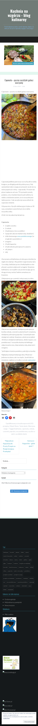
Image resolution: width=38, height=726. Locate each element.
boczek (12, 552)
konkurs (10, 563)
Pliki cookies (9, 614)
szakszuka (31, 360)
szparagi (31, 582)
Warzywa (31, 426)
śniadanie (10, 589)
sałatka (31, 578)
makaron (21, 567)
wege (6, 429)
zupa (30, 586)
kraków (16, 563)
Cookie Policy (6, 718)
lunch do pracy (13, 567)
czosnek (6, 431)
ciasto (27, 552)
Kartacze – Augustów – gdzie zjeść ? (28, 443)
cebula (31, 429)
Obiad (12, 426)
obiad (31, 567)
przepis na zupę (18, 574)
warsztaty (11, 586)
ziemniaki (24, 586)
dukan (11, 560)
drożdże (5, 560)
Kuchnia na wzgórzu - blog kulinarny (19, 15)
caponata (25, 429)
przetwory (19, 578)
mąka (26, 567)
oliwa (4, 571)
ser (4, 582)
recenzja (25, 578)
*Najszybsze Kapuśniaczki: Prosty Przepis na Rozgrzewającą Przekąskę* (9, 446)
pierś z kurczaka (18, 571)
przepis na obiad (7, 574)
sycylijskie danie (21, 434)
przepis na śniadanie (8, 578)
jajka (30, 560)
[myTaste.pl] (7, 701)
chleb (22, 552)
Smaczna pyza (9, 605)
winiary (18, 586)
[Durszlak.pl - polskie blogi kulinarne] (7, 706)
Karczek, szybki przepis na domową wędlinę (23, 63)
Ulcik (23, 86)
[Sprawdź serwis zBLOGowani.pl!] (9, 710)
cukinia (21, 556)
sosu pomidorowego (24, 236)
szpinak (5, 586)
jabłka (25, 560)
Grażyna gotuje (10, 599)
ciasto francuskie (7, 556)
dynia (16, 560)
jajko (4, 563)
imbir (20, 560)
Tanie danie (23, 426)
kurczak (5, 567)
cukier (15, 556)
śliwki (4, 589)
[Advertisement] (19, 160)
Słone (16, 426)
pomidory (27, 571)
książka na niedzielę (25, 563)
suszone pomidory (23, 582)
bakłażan (18, 429)
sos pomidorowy (22, 431)
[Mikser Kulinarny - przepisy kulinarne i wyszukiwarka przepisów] (11, 662)
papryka (12, 431)
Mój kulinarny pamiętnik (13, 602)
